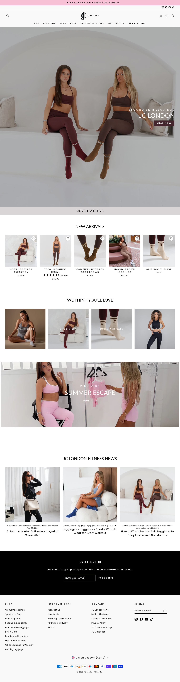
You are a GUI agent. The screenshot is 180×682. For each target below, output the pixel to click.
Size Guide (53, 614)
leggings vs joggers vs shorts (91, 526)
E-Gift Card (11, 631)
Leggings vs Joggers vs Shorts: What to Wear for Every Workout (90, 531)
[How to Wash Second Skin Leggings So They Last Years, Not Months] (147, 494)
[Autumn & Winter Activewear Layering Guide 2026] (32, 494)
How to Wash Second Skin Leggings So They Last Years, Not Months (147, 533)
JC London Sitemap (101, 627)
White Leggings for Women (19, 645)
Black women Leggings (17, 627)
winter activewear (50, 526)
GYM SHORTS (116, 23)
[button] (50, 275)
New (36, 23)
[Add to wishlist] (33, 238)
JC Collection (98, 631)
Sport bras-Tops (13, 614)
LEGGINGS (49, 23)
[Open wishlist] (166, 15)
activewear (12, 526)
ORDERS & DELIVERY (58, 623)
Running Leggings (14, 649)
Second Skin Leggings (16, 623)
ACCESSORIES (137, 23)
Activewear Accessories (29, 526)
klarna (51, 627)
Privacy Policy (98, 623)
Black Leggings (12, 618)
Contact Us (54, 609)
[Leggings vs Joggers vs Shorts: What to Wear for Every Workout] (90, 494)
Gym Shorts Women (15, 640)
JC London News (100, 609)
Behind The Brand (100, 614)
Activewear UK (70, 526)
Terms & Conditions (101, 618)
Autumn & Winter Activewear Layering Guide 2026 (33, 533)
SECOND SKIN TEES (92, 23)
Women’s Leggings (15, 609)
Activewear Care (153, 526)
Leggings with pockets (16, 636)
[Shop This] (90, 394)
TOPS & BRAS (68, 23)
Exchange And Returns (59, 618)
